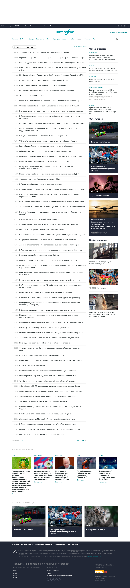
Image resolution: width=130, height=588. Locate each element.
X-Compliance (16, 572)
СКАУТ (15, 574)
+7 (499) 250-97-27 (78, 559)
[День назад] (14, 47)
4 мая (83, 440)
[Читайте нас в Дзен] (48, 579)
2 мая (76, 440)
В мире (31, 39)
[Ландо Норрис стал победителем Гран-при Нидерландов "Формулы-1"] (86, 469)
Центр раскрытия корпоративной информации (59, 575)
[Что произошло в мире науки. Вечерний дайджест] (103, 259)
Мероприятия (73, 544)
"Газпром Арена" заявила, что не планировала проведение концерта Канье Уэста (107, 475)
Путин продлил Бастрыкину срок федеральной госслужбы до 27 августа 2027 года (62, 475)
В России (23, 39)
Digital (71, 39)
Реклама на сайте (60, 544)
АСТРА (15, 577)
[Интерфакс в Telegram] (51, 579)
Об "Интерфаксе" (20, 26)
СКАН (48, 572)
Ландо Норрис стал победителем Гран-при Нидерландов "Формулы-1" (85, 474)
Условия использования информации (105, 576)
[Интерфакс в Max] (59, 579)
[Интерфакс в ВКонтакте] (53, 579)
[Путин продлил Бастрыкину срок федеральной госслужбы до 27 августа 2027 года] (64, 469)
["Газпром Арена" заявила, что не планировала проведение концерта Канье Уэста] (108, 469)
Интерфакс (65, 32)
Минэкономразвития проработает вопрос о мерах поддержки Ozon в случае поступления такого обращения (43, 475)
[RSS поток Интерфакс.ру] (56, 579)
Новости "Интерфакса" (53, 570)
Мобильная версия (7, 26)
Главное (15, 39)
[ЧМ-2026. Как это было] (103, 285)
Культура (56, 39)
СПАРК (15, 570)
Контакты (15, 544)
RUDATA (49, 574)
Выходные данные (100, 578)
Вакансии (48, 544)
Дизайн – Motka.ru (100, 580)
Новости (79, 39)
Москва (64, 39)
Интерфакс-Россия (42, 26)
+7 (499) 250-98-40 (64, 559)
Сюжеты (87, 39)
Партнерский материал (96, 87)
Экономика (40, 39)
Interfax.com (31, 26)
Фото (95, 39)
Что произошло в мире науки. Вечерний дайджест (21, 481)
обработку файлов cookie (94, 556)
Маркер (15, 575)
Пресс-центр (39, 544)
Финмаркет (53, 26)
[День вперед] (35, 47)
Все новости (16, 494)
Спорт (49, 39)
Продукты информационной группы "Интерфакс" (41, 563)
